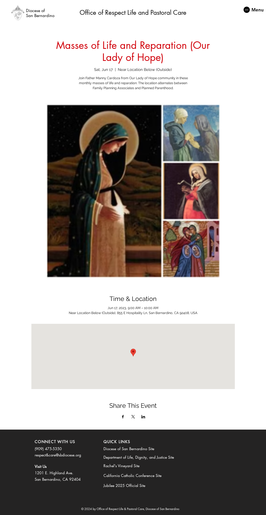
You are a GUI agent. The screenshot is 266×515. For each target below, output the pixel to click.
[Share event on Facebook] (123, 416)
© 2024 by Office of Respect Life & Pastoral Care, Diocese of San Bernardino (130, 509)
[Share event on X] (133, 416)
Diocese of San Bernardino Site (128, 448)
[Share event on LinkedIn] (143, 416)
